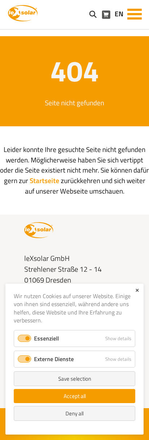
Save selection (74, 379)
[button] (134, 13)
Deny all (74, 413)
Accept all (75, 396)
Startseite (44, 180)
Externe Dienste (54, 359)
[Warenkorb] (106, 14)
